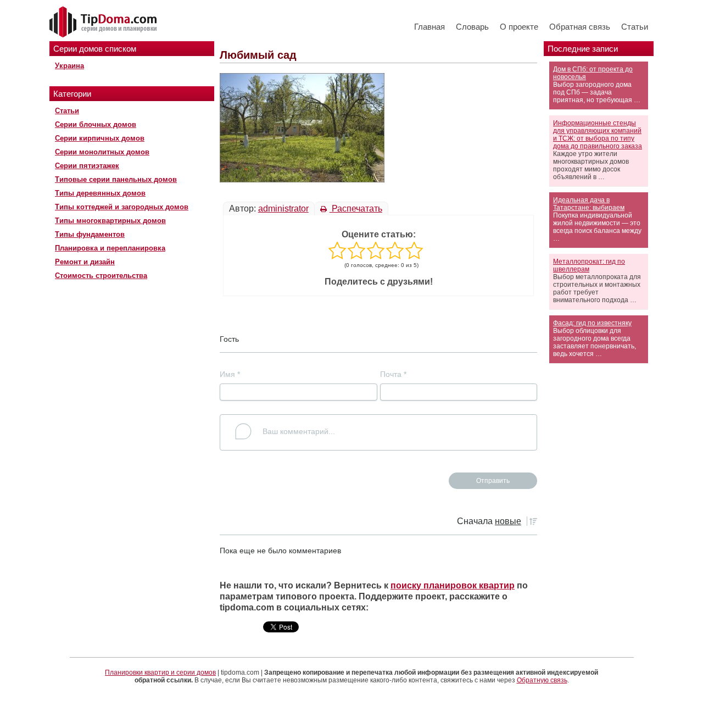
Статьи (634, 26)
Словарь (472, 26)
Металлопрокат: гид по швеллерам (589, 265)
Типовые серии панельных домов (116, 179)
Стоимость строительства (101, 275)
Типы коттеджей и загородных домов (121, 207)
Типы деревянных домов (100, 193)
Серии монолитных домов (102, 152)
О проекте (519, 26)
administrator (283, 208)
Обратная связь (579, 26)
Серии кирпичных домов (99, 138)
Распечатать (356, 208)
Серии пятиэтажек (87, 166)
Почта (393, 374)
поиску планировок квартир (452, 585)
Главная (429, 26)
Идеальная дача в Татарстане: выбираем (588, 204)
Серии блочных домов (95, 124)
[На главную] (104, 22)
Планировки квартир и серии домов (160, 672)
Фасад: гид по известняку (592, 323)
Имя (230, 374)
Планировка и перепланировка (110, 248)
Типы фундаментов (90, 234)
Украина (69, 66)
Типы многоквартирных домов (110, 220)
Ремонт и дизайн (85, 262)
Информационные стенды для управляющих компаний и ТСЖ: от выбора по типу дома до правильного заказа (597, 134)
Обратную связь (542, 680)
